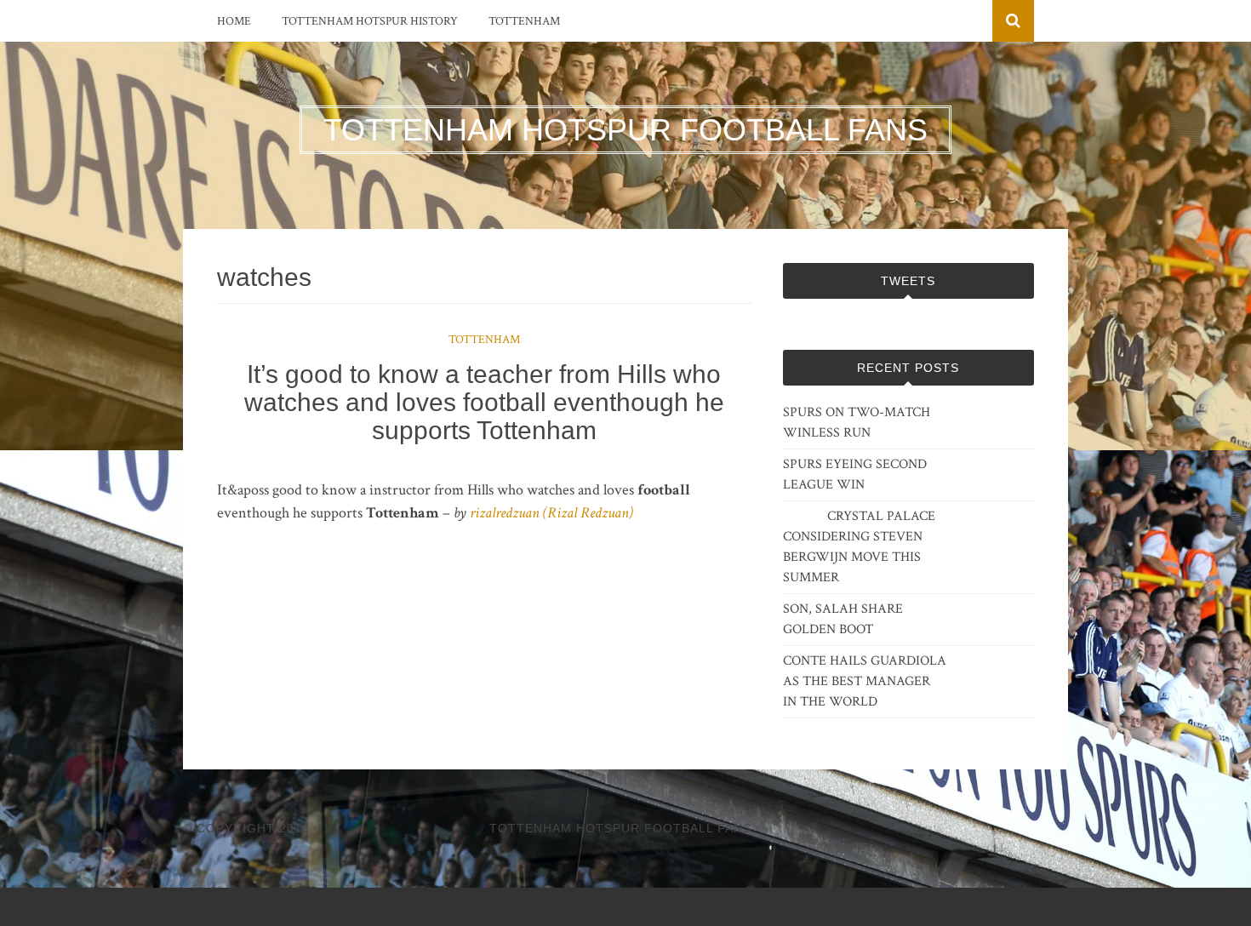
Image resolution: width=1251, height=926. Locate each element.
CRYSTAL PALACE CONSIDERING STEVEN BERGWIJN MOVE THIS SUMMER (859, 546)
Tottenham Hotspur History (370, 21)
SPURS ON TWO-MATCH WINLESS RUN (856, 422)
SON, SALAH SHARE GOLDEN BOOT (843, 619)
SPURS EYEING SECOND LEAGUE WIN (855, 474)
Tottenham (524, 21)
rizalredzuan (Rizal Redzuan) (551, 513)
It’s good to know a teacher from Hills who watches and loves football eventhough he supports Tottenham (484, 402)
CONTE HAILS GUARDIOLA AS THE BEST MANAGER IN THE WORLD (864, 681)
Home (234, 21)
